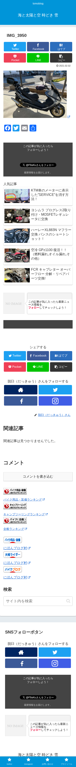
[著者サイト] (20, 389)
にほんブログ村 (15, 548)
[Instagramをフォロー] (55, 401)
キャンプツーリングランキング (24, 514)
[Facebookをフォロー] (20, 401)
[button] (68, 601)
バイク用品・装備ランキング (22, 499)
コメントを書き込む (38, 476)
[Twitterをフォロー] (55, 389)
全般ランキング (13, 528)
